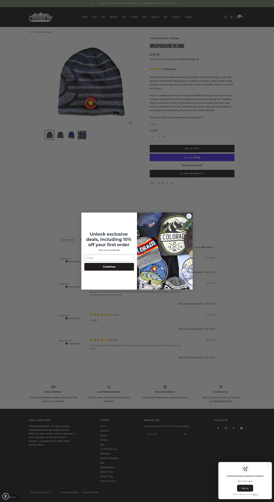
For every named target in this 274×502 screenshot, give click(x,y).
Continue (109, 266)
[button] (5, 496)
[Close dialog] (189, 216)
